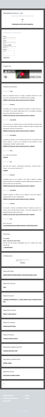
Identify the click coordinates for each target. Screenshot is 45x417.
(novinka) (5, 157)
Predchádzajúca (16, 24)
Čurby (4, 287)
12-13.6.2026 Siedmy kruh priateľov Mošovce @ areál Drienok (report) (20, 225)
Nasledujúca (30, 24)
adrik (26, 411)
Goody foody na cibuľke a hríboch (11, 375)
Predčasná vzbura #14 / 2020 (10, 350)
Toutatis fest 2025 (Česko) (9, 326)
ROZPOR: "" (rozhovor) (19, 100)
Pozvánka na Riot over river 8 (10, 338)
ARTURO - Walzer (7, 363)
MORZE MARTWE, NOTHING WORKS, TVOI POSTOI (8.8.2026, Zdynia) (20, 275)
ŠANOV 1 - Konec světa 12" (9, 314)
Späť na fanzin (23, 24)
